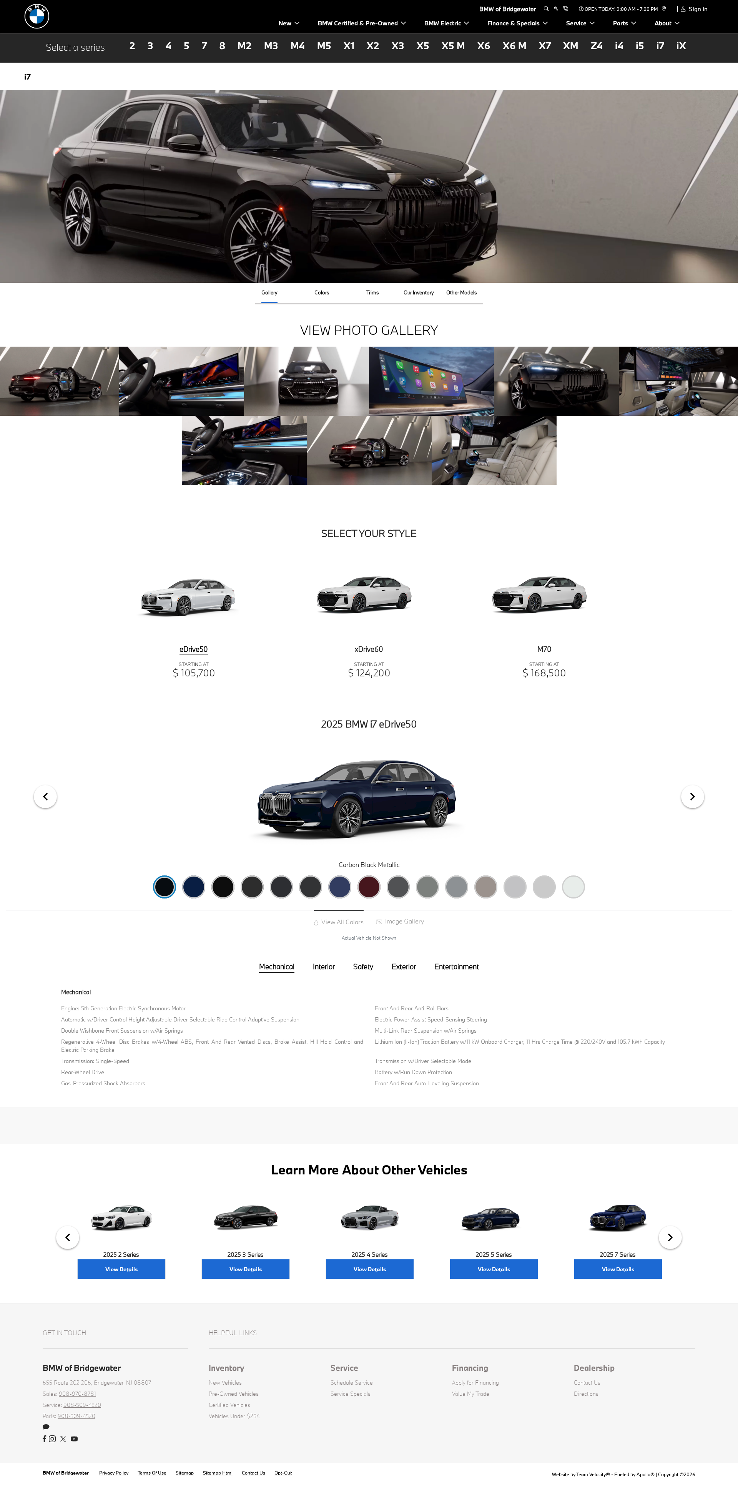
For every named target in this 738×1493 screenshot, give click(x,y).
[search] (546, 8)
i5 (640, 45)
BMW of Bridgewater (66, 1473)
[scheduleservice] (556, 9)
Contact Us (587, 1382)
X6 (483, 45)
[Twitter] (63, 1439)
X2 (373, 45)
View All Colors (342, 922)
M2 (245, 45)
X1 (349, 45)
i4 (619, 45)
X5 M (453, 45)
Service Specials (351, 1393)
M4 (298, 45)
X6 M (515, 45)
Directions (586, 1393)
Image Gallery (404, 921)
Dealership (594, 1367)
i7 (660, 45)
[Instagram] (52, 1439)
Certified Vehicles (229, 1404)
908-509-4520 (82, 1404)
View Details (121, 1269)
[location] (663, 8)
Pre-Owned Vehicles (234, 1393)
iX (681, 45)
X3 (398, 45)
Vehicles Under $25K (234, 1416)
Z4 (597, 45)
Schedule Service (352, 1382)
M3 (271, 45)
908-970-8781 (77, 1393)
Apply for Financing (475, 1382)
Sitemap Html (218, 1473)
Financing (470, 1367)
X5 (423, 45)
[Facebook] (44, 1439)
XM (570, 45)
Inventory (226, 1367)
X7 (545, 45)
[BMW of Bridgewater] (78, 16)
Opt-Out (283, 1473)
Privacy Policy (113, 1473)
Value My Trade (470, 1393)
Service (344, 1367)
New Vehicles (225, 1382)
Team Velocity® (593, 1474)
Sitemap (185, 1473)
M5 (324, 45)
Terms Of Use (152, 1473)
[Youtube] (74, 1439)
